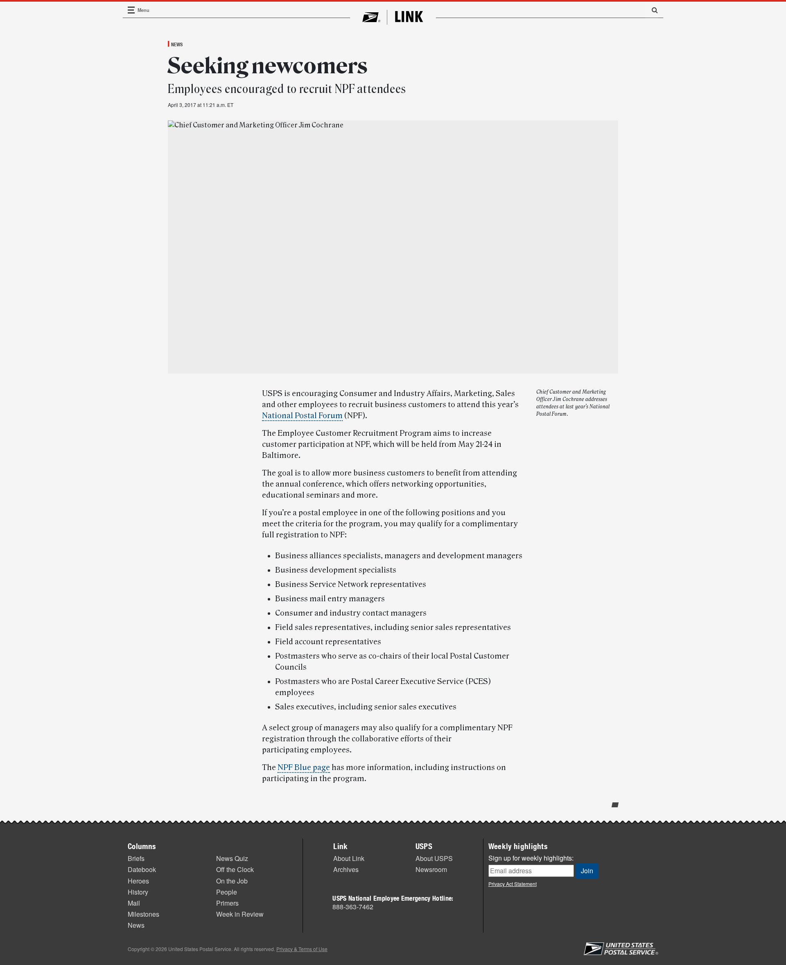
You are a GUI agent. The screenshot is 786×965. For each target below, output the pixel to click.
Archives (346, 869)
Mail (134, 903)
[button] (651, 10)
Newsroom (431, 869)
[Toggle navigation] (131, 10)
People (226, 892)
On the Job (232, 881)
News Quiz (232, 858)
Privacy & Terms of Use (302, 948)
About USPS (434, 858)
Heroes (138, 881)
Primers (227, 903)
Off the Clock (235, 869)
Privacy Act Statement (512, 883)
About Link (348, 858)
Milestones (143, 914)
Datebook (142, 869)
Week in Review (240, 914)
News (177, 44)
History (138, 892)
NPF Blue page (304, 767)
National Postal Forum (302, 415)
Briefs (136, 858)
